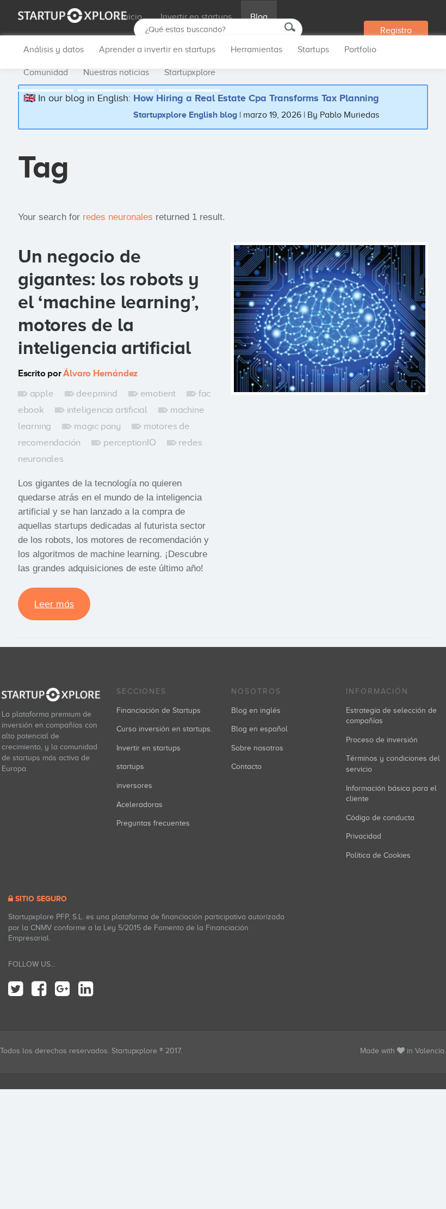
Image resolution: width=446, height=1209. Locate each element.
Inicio (131, 17)
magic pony (97, 426)
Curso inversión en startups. (164, 729)
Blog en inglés (256, 710)
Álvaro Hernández (100, 373)
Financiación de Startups (158, 710)
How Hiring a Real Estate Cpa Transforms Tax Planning (256, 98)
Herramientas (256, 49)
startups (130, 766)
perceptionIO (129, 442)
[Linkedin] (85, 989)
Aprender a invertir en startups (157, 49)
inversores (134, 785)
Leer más (54, 604)
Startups (313, 49)
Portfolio (360, 49)
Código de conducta (380, 818)
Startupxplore (189, 72)
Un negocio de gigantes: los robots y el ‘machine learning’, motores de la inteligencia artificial (108, 302)
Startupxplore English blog (185, 114)
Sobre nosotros (257, 748)
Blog (259, 17)
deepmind (96, 393)
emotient (158, 393)
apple (42, 393)
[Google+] (62, 989)
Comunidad (45, 72)
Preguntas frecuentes (153, 823)
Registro (396, 30)
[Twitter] (15, 989)
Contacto (246, 766)
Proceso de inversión (382, 740)
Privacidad (363, 836)
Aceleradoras (139, 805)
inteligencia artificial (107, 410)
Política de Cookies (378, 855)
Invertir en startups (196, 17)
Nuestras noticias (116, 72)
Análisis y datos (53, 49)
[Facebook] (39, 989)
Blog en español (259, 729)
